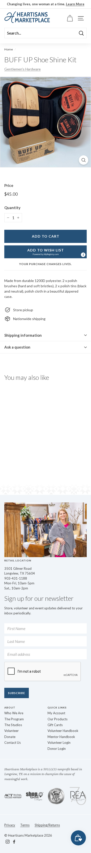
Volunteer (11, 731)
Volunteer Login (59, 743)
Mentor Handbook (61, 737)
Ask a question (17, 347)
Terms (25, 825)
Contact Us (12, 743)
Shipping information (23, 335)
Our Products (57, 719)
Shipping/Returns (47, 825)
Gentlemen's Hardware (22, 69)
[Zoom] (83, 160)
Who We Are (13, 713)
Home (8, 49)
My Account (56, 713)
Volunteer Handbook (63, 731)
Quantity (12, 207)
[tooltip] (83, 254)
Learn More (75, 4)
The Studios (13, 725)
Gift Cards (55, 725)
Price (8, 185)
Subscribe (16, 693)
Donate (9, 737)
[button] (45, 252)
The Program (14, 719)
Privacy (9, 825)
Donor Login (57, 749)
